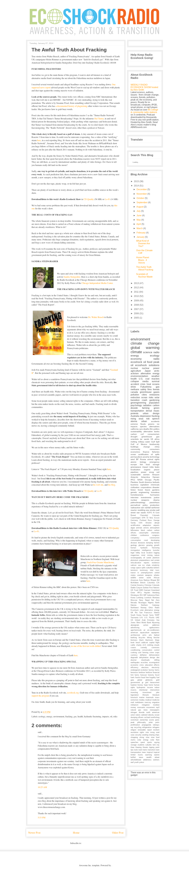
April (138, 224)
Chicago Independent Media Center (97, 283)
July (139, 211)
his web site (98, 484)
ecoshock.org (73, 692)
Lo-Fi (107, 199)
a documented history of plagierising (71, 106)
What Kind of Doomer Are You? (143, 243)
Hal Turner (99, 118)
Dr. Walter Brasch (96, 317)
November (142, 194)
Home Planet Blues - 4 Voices (142, 260)
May (139, 220)
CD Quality (89, 199)
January (140, 237)
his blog (111, 484)
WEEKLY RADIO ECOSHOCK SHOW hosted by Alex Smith (144, 87)
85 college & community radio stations (144, 111)
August (139, 207)
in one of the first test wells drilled (86, 646)
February (141, 232)
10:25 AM (42, 787)
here (39, 140)
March (140, 228)
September (142, 202)
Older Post (117, 832)
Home (76, 832)
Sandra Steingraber (72, 276)
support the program (40, 695)
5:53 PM (41, 817)
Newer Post (34, 832)
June (139, 215)
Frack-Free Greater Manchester (100, 562)
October (140, 198)
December (142, 189)
